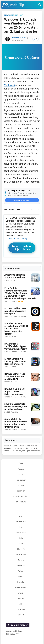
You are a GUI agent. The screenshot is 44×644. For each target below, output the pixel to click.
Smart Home (21, 554)
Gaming (21, 560)
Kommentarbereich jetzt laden (21, 247)
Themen (21, 469)
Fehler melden (35, 210)
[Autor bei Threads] (27, 38)
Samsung (21, 609)
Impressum (21, 502)
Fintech (21, 571)
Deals (21, 543)
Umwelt (21, 593)
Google (21, 615)
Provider (20, 582)
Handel (21, 576)
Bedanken (21, 491)
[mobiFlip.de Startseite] (14, 5)
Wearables (21, 565)
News (21, 516)
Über (21, 463)
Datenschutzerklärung (16, 238)
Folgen (21, 485)
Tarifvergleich (21, 532)
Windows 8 (9, 85)
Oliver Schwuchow (18, 38)
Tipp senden (21, 480)
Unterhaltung (21, 587)
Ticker (20, 527)
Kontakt (21, 474)
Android (21, 598)
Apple (21, 604)
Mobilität (21, 549)
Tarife (21, 538)
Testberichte (21, 521)
